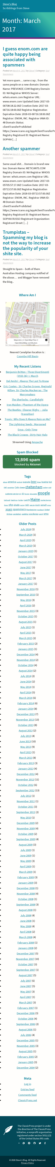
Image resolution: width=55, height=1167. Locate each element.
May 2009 (25, 861)
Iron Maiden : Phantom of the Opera (27, 404)
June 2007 (25, 986)
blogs (39, 482)
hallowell (7, 500)
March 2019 (25, 545)
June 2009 (25, 855)
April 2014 (25, 692)
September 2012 (25, 790)
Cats (17, 487)
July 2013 (25, 736)
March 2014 (25, 698)
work (41, 514)
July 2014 (25, 676)
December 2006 (26, 1013)
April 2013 (25, 752)
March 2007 (25, 1002)
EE (23, 493)
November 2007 (25, 959)
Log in (27, 1084)
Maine (35, 499)
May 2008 (25, 926)
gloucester (33, 494)
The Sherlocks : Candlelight (27, 399)
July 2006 (25, 1035)
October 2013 (25, 725)
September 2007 (25, 970)
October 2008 (25, 899)
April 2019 (25, 540)
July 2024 (25, 529)
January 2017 (25, 583)
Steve (31, 70)
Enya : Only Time (27, 429)
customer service (12, 494)
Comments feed (27, 1095)
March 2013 (25, 757)
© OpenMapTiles (29, 340)
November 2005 (26, 1046)
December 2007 (26, 953)
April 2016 (25, 605)
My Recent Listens (27, 366)
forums (26, 494)
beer (34, 481)
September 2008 (25, 904)
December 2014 (26, 654)
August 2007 (26, 975)
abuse (5, 482)
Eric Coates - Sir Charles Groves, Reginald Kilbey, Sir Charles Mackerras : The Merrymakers (28, 390)
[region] (28, 324)
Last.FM (27, 500)
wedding (25, 514)
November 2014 (26, 660)
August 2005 (26, 1051)
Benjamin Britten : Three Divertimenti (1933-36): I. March (27, 374)
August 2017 (26, 562)
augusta (26, 481)
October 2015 (25, 616)
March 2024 (25, 534)
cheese (22, 487)
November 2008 (26, 893)
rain (27, 504)
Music (6, 505)
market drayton (45, 500)
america (12, 481)
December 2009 (26, 823)
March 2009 (25, 872)
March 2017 (25, 578)
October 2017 (25, 556)
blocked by (32, 462)
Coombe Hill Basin (27, 356)
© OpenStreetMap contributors (26, 341)
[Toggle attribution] (46, 340)
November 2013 (25, 719)
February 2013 (25, 763)
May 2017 (25, 573)
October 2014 (25, 665)
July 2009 (25, 850)
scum (37, 505)
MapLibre (18, 340)
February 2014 (25, 703)
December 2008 (26, 888)
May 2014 (25, 687)
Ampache (37, 442)
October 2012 (25, 785)
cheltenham (33, 487)
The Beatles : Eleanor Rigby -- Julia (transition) (27, 412)
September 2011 (25, 812)
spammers (19, 509)
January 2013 (25, 768)
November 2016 (26, 589)
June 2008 (25, 921)
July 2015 (25, 627)
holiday (20, 500)
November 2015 (26, 611)
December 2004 (26, 1067)
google (44, 493)
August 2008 (26, 910)
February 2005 (25, 1056)
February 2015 (25, 643)
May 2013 (25, 747)
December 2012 (26, 774)
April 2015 (25, 632)
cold (49, 487)
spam (9, 509)
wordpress (33, 513)
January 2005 (25, 1062)
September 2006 (25, 1024)
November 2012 (25, 779)
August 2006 (26, 1029)
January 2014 (25, 708)
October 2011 (25, 806)
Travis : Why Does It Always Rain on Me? (27, 419)
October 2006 (25, 1018)
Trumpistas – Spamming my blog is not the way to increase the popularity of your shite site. (27, 243)
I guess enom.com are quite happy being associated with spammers (25, 56)
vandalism (17, 514)
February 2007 (25, 1008)
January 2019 (25, 551)
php (11, 504)
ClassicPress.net (27, 1100)
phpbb (17, 504)
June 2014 (25, 681)
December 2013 (26, 714)
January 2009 (25, 882)
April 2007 (25, 997)
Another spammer (21, 148)
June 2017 (25, 567)
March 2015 (25, 638)
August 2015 (26, 622)
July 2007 (25, 980)
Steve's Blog (10, 4)
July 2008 (25, 915)
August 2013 (26, 730)
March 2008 (25, 937)
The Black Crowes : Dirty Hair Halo (27, 434)
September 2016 (25, 594)
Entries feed (27, 1089)
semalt (43, 504)
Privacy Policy (27, 1162)
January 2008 (25, 948)
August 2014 (26, 670)
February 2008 (25, 942)
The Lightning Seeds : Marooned (27, 424)
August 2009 (26, 844)
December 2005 (26, 1040)
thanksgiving (31, 509)
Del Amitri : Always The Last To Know (27, 381)
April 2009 (25, 866)
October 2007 (25, 964)
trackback (40, 510)
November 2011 (26, 801)
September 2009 (25, 839)
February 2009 (25, 877)
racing (22, 505)
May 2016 (25, 600)
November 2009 (26, 828)
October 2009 (25, 834)
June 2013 (25, 741)
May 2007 (25, 991)
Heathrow (14, 500)
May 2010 (25, 817)
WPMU (46, 514)
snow (49, 505)
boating (45, 482)
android (19, 482)
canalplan (10, 487)
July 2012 (25, 796)
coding (45, 487)
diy (20, 494)
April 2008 (25, 931)
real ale (32, 505)
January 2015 (25, 649)
